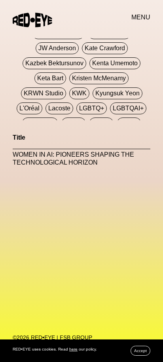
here (73, 349)
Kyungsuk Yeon (117, 93)
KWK (79, 93)
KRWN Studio (43, 93)
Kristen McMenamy (99, 78)
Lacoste (59, 108)
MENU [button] (140, 17)
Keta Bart (50, 78)
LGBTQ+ (91, 108)
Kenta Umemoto (115, 63)
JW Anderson (57, 48)
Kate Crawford (105, 48)
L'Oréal (29, 108)
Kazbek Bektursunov (54, 63)
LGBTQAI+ (128, 108)
